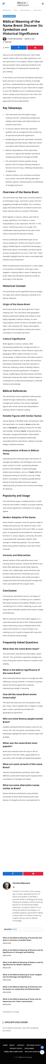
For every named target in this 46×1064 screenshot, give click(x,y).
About (12, 1045)
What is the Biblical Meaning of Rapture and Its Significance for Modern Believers (23, 963)
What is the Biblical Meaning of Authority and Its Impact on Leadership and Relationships (22, 988)
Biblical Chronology (25, 1057)
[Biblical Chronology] (23, 3)
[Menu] (4, 4)
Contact (21, 1045)
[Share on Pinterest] (35, 48)
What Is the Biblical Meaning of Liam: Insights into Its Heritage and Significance (22, 975)
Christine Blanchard (15, 39)
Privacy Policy (16, 1048)
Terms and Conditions (13, 1051)
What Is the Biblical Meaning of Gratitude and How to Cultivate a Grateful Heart (22, 939)
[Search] (42, 3)
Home (15, 10)
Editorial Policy (34, 1045)
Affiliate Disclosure (33, 1051)
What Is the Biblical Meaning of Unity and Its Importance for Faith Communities (22, 1000)
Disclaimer (29, 1048)
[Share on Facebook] (19, 48)
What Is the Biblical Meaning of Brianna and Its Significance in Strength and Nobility (23, 951)
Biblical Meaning (25, 10)
